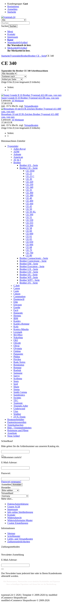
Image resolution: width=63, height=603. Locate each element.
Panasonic (18, 354)
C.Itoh (16, 285)
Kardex (17, 321)
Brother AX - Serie (29, 165)
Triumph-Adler (20, 406)
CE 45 (29, 206)
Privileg (17, 359)
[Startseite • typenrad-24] (8, 17)
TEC (15, 400)
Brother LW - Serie (29, 272)
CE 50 (29, 209)
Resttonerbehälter (15, 419)
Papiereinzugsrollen (16, 422)
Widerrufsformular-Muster (20, 520)
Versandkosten (31, 106)
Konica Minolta (21, 329)
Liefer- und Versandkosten (20, 539)
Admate (17, 154)
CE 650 (29, 242)
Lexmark (17, 332)
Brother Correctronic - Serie (33, 261)
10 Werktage (18, 100)
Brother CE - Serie (29, 168)
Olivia (16, 345)
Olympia (17, 348)
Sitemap (11, 533)
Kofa (15, 326)
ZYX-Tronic (19, 416)
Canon (16, 288)
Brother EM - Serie (29, 263)
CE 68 (29, 247)
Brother (17, 162)
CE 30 (29, 179)
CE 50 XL (31, 211)
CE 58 (29, 228)
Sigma (16, 389)
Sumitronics (19, 395)
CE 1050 (30, 170)
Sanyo (16, 375)
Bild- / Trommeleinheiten (19, 427)
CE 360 (29, 192)
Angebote (12, 433)
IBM (15, 318)
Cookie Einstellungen (17, 523)
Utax (15, 411)
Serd (15, 384)
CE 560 (29, 225)
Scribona (17, 378)
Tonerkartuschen (15, 425)
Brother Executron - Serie (32, 266)
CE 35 (29, 190)
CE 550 (29, 220)
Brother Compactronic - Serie (34, 258)
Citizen (16, 293)
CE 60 (29, 231)
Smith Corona (20, 392)
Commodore (19, 296)
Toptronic (18, 403)
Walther (17, 414)
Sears (16, 381)
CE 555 (29, 222)
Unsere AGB (13, 506)
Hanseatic (18, 313)
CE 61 (29, 236)
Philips (16, 356)
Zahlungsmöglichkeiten (18, 541)
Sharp (16, 386)
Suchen (13, 26)
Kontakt (11, 34)
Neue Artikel (13, 436)
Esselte (16, 307)
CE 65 (29, 239)
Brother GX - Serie (29, 269)
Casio (16, 291)
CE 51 (29, 217)
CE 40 (29, 198)
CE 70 (29, 250)
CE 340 (29, 187)
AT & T (17, 160)
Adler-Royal (19, 149)
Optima (17, 351)
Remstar (17, 367)
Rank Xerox (19, 362)
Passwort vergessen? (11, 481)
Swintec (17, 397)
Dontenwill (18, 299)
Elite (15, 302)
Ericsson (17, 304)
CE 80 (29, 255)
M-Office (17, 334)
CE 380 (29, 195)
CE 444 (29, 203)
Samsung (17, 373)
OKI (15, 340)
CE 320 (29, 181)
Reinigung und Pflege (17, 430)
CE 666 (29, 244)
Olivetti (17, 343)
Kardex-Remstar (21, 324)
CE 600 (29, 233)
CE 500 (29, 214)
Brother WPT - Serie (30, 280)
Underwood (19, 408)
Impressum (12, 37)
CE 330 (29, 184)
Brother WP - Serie (29, 277)
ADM (16, 151)
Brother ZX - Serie (29, 283)
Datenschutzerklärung (17, 504)
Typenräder (12, 146)
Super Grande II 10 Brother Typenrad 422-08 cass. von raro (30, 98)
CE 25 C (30, 176)
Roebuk (17, 370)
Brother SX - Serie (29, 274)
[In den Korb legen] (2, 455)
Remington (18, 365)
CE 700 (29, 252)
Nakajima (18, 337)
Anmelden (17, 484)
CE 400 (29, 201)
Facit (15, 310)
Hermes (17, 315)
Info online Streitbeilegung (20, 512)
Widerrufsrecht (14, 517)
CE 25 (29, 173)
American (18, 157)
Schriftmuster (13, 536)
